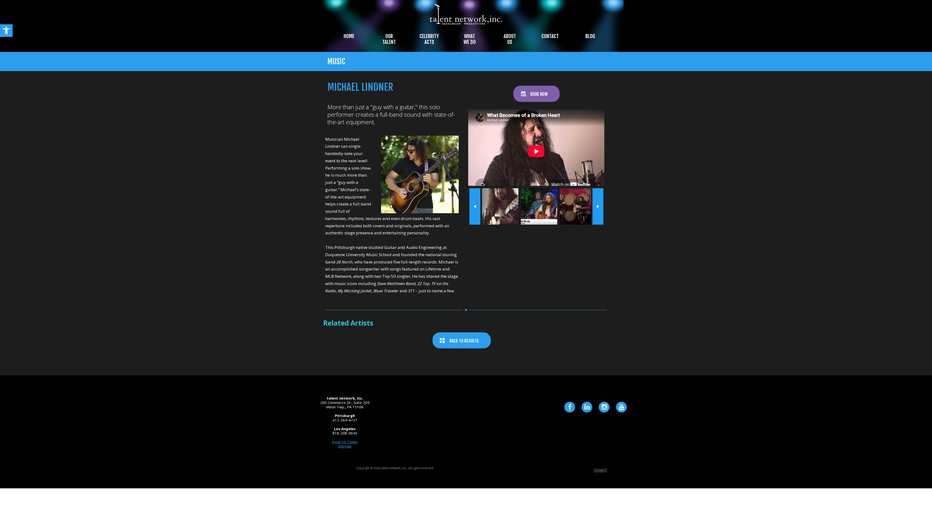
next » (597, 206)
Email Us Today (345, 441)
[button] (6, 30)
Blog (590, 36)
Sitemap (345, 446)
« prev (474, 206)
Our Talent (389, 39)
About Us (510, 39)
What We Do (470, 39)
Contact (550, 36)
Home (349, 36)
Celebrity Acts (429, 39)
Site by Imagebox (600, 471)
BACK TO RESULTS (464, 341)
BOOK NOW (539, 94)
